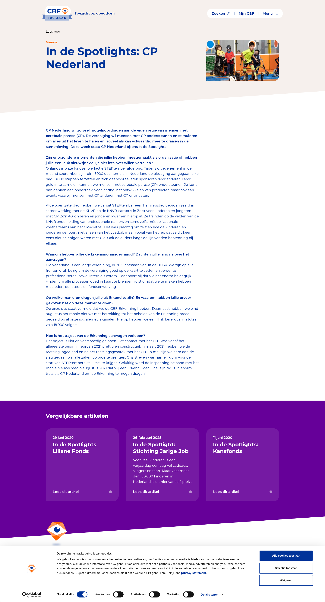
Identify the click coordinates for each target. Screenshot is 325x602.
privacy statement (193, 572)
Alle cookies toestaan (286, 555)
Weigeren (286, 580)
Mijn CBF (246, 13)
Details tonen (209, 594)
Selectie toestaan (286, 568)
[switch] (118, 594)
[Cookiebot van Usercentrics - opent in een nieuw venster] (31, 594)
